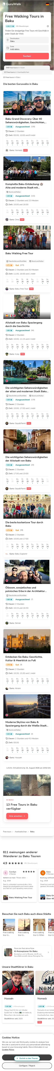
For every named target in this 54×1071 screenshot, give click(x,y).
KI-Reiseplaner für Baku (25, 951)
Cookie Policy (8, 1049)
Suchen (27, 56)
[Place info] (48, 26)
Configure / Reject (27, 1065)
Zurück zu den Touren (28, 1058)
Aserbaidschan (21, 831)
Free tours (7, 831)
